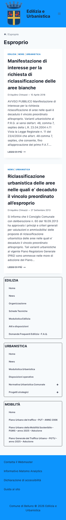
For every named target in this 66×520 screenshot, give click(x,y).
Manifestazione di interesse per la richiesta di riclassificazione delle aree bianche (32, 74)
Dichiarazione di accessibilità (22, 480)
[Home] (5, 34)
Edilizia (12, 54)
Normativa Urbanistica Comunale (34, 384)
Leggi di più (17, 152)
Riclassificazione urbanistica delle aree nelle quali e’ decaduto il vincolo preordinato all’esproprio (32, 190)
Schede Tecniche (18, 311)
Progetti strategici (34, 392)
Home (12, 288)
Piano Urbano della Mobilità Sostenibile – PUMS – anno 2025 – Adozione (31, 429)
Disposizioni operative (21, 376)
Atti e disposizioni (19, 326)
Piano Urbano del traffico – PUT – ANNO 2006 (33, 419)
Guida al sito (12, 489)
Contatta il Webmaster (18, 462)
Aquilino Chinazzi (19, 94)
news (21, 54)
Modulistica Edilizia (19, 318)
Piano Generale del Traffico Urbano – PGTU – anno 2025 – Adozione (33, 440)
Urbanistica (33, 54)
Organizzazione (17, 303)
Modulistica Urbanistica (22, 369)
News (12, 295)
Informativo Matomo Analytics (23, 471)
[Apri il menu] (59, 13)
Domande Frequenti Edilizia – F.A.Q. (28, 334)
